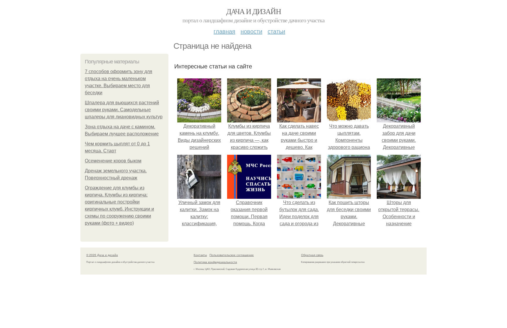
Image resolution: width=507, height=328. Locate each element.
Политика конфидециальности (215, 262)
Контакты (200, 255)
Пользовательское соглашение (231, 255)
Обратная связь (312, 255)
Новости (251, 31)
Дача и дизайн (253, 11)
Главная (224, 31)
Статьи (276, 31)
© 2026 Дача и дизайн (102, 255)
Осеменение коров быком (113, 160)
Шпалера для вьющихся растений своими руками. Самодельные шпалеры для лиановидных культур (124, 109)
